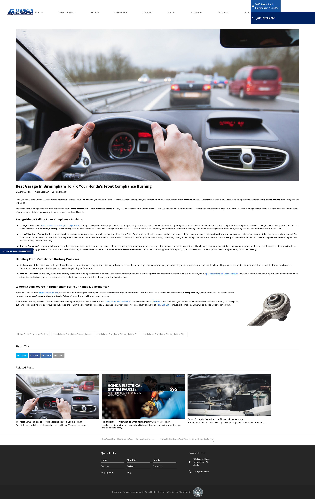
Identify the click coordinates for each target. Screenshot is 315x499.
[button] (22, 355)
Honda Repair (61, 191)
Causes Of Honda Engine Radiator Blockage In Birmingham (215, 419)
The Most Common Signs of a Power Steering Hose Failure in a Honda (49, 421)
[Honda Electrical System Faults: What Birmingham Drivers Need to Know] (143, 396)
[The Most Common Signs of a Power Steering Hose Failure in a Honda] (57, 396)
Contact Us (158, 466)
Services (105, 466)
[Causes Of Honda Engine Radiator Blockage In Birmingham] (229, 395)
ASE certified (156, 301)
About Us (131, 459)
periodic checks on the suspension (222, 273)
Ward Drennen (42, 191)
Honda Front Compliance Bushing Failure (73, 334)
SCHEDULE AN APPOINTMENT (16, 251)
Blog (129, 472)
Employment (107, 472)
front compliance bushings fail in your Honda (61, 225)
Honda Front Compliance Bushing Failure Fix (117, 334)
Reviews (130, 466)
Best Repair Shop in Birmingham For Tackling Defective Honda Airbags (128, 439)
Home (104, 459)
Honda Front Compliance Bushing (32, 334)
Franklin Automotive (48, 292)
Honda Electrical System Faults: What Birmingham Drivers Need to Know (136, 421)
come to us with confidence (118, 301)
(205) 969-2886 (164, 304)
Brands (156, 459)
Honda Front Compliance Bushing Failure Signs (164, 334)
